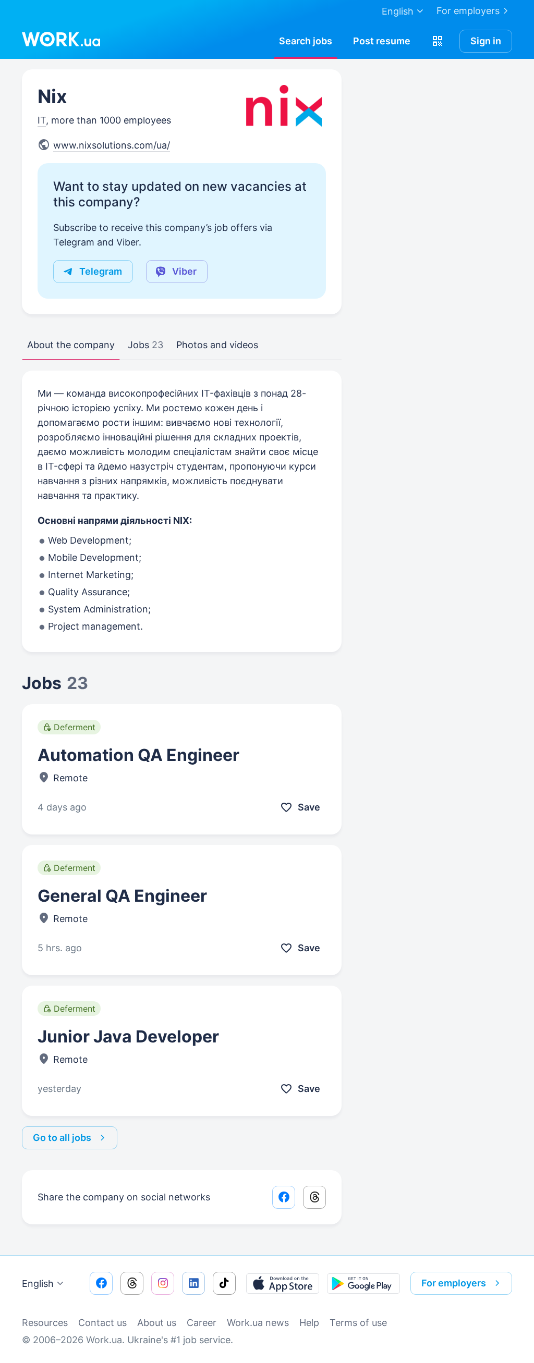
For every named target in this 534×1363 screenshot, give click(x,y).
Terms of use (358, 1322)
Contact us (102, 1322)
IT (42, 120)
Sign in (485, 40)
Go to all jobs (62, 1137)
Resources (45, 1322)
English (38, 1283)
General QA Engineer (122, 896)
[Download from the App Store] (282, 1283)
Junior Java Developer (128, 1036)
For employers (468, 10)
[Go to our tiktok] (224, 1283)
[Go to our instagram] (162, 1283)
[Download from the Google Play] (363, 1283)
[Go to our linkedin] (193, 1283)
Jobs (145, 344)
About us (156, 1322)
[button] (437, 41)
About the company (71, 344)
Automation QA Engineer (138, 755)
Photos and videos (217, 344)
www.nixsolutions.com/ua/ (111, 145)
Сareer (201, 1322)
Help (309, 1322)
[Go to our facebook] (101, 1283)
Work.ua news (258, 1322)
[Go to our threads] (131, 1283)
